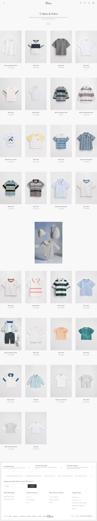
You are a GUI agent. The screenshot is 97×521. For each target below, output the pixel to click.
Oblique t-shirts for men (49, 476)
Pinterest (29, 516)
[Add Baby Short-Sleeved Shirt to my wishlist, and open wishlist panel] (72, 174)
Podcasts (45, 516)
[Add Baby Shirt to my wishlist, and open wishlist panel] (47, 367)
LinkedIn (40, 516)
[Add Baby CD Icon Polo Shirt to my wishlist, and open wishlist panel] (72, 367)
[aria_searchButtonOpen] (81, 3)
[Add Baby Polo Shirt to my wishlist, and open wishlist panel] (47, 80)
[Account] (89, 3)
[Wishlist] (85, 3)
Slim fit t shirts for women (81, 476)
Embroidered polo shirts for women (33, 476)
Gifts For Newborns (48, 260)
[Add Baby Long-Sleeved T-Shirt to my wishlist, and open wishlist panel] (22, 33)
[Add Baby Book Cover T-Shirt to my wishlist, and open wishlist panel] (22, 127)
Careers (51, 502)
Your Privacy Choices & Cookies (79, 502)
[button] (22, 33)
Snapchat (34, 516)
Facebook (23, 516)
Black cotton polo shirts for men (65, 476)
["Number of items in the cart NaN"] (93, 3)
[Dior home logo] (48, 3)
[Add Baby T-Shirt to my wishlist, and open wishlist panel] (47, 33)
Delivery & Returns (30, 499)
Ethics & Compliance (54, 499)
